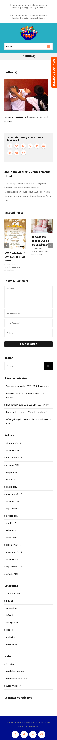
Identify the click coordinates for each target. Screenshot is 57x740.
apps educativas (14, 593)
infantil (10, 615)
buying (9, 601)
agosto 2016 (12, 574)
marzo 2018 (12, 479)
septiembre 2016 (14, 566)
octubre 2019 (12, 450)
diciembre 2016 (13, 545)
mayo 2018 (11, 472)
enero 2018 (11, 486)
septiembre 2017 (14, 508)
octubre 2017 (12, 501)
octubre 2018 (12, 465)
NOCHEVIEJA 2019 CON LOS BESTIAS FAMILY (14, 256)
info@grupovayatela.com (33, 7)
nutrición (10, 637)
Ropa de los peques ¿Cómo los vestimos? (40, 240)
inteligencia (12, 622)
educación (11, 608)
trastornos (11, 644)
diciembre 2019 (13, 443)
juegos (9, 630)
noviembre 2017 (14, 494)
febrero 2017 (12, 530)
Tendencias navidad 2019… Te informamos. (27, 386)
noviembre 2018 (14, 457)
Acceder (10, 664)
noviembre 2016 (14, 552)
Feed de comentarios (16, 678)
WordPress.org (13, 686)
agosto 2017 (12, 516)
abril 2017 (11, 523)
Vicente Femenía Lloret (16, 117)
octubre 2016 (12, 559)
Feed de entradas (15, 671)
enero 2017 (11, 537)
